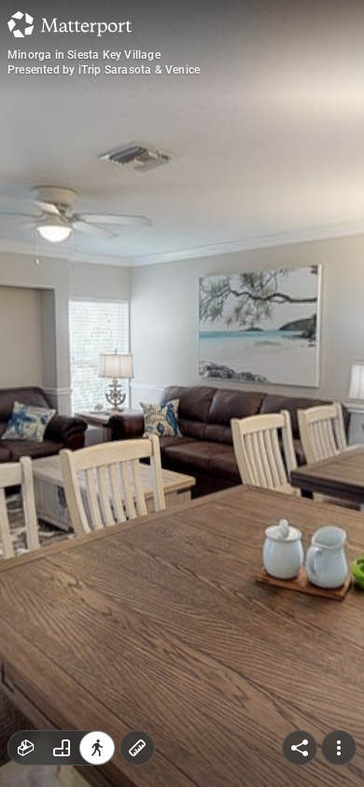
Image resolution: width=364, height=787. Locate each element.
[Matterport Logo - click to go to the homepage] (69, 24)
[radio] (26, 748)
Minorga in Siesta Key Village (84, 55)
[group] (61, 748)
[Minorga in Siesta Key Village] (182, 393)
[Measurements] (137, 748)
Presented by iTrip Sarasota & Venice (103, 69)
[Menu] (339, 748)
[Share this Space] (299, 748)
